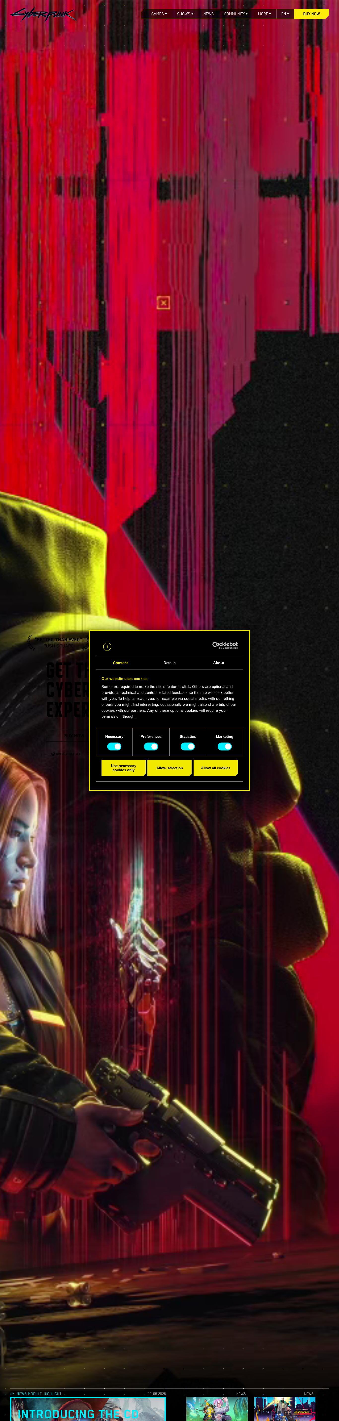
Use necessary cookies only (123, 768)
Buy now (311, 13)
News (208, 13)
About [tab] (218, 663)
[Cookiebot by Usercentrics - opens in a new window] (216, 645)
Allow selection (169, 768)
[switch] (151, 746)
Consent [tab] (120, 663)
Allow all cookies (215, 768)
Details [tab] (170, 663)
